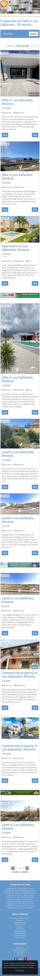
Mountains (20, 929)
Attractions (20, 920)
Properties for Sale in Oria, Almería (20, 899)
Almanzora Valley (20, 931)
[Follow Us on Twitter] (20, 959)
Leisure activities (20, 937)
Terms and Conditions (20, 950)
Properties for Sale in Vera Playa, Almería (20, 906)
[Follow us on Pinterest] (25, 959)
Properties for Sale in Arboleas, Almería (20, 897)
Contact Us (20, 948)
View (35, 135)
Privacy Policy (20, 952)
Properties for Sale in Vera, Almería (20, 908)
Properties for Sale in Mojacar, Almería (20, 888)
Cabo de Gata (20, 925)
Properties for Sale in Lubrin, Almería (20, 895)
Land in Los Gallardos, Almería (18, 454)
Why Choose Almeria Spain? (20, 918)
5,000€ (4, 257)
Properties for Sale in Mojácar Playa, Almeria (20, 891)
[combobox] (27, 46)
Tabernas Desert (20, 922)
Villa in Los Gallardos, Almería (17, 102)
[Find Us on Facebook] (15, 959)
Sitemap (20, 954)
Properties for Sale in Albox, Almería (20, 904)
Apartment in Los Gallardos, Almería (15, 248)
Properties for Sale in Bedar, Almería (20, 901)
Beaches (20, 927)
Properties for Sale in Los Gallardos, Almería (20, 893)
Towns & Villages (20, 933)
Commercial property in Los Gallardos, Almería (19, 675)
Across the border (19, 935)
